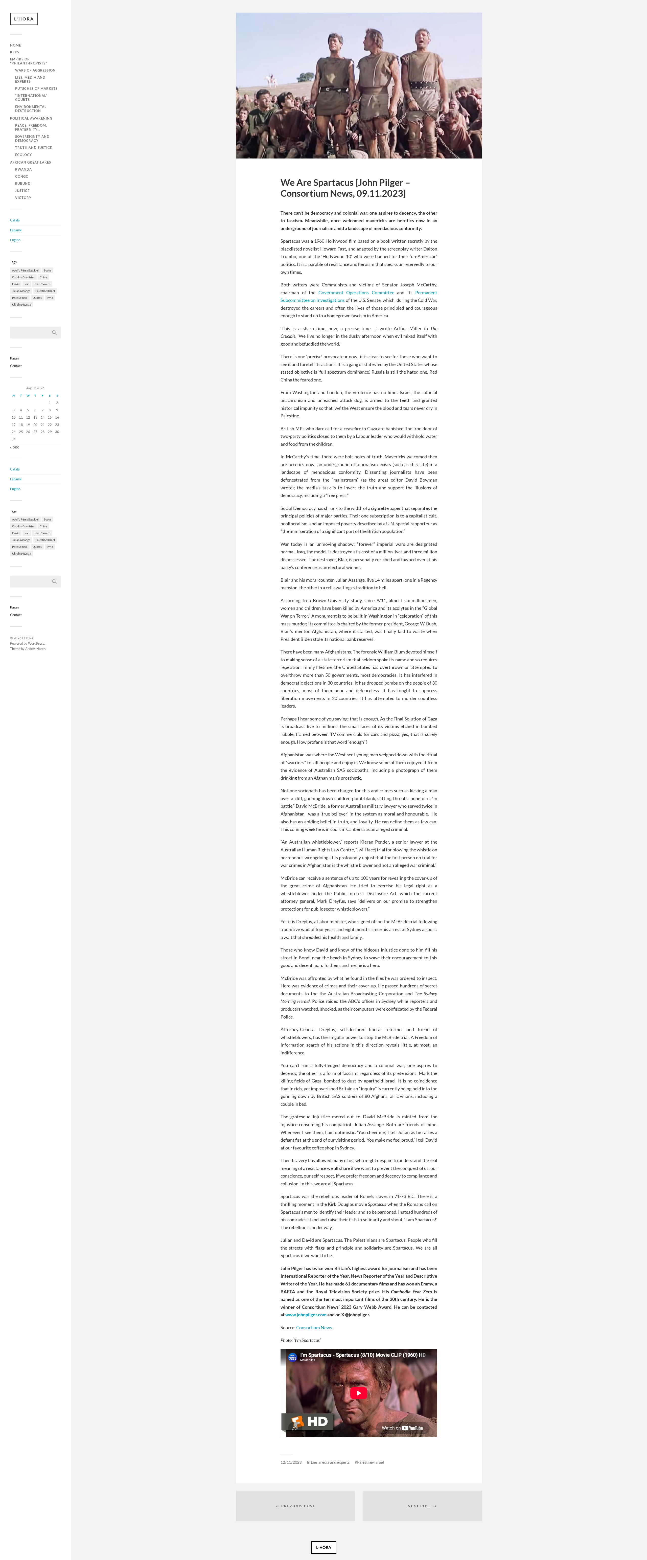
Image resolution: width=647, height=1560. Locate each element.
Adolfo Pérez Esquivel (25, 270)
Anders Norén (35, 649)
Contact (16, 366)
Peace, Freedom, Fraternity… (31, 127)
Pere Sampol (20, 297)
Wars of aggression (35, 70)
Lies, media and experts (30, 79)
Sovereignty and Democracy (32, 138)
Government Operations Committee (356, 292)
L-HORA (323, 1547)
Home (15, 45)
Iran (27, 284)
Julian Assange (21, 290)
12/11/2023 (291, 1462)
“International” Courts (31, 98)
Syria (50, 297)
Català (15, 220)
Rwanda (23, 169)
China (43, 277)
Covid (15, 284)
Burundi (23, 184)
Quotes (37, 297)
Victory (23, 198)
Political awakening (31, 118)
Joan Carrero (42, 284)
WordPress (36, 643)
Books (47, 270)
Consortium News (314, 1327)
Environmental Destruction (31, 109)
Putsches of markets (36, 88)
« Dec (14, 447)
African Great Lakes (30, 162)
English (15, 240)
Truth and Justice (33, 148)
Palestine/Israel (45, 290)
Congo (22, 176)
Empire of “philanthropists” (28, 61)
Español (15, 230)
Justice (22, 191)
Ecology (23, 155)
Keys (14, 52)
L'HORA (24, 18)
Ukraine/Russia (21, 304)
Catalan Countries (23, 277)
